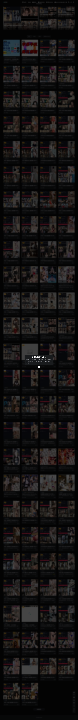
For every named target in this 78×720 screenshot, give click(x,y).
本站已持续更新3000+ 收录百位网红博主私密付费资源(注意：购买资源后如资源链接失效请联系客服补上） (39, 361)
